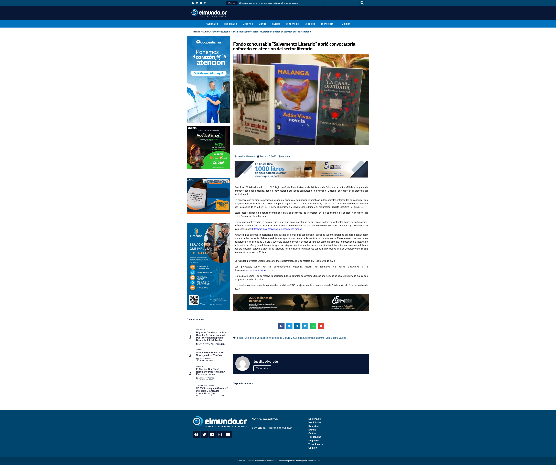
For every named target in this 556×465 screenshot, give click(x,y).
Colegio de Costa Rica (256, 338)
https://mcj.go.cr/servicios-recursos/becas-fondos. (277, 229)
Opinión (346, 24)
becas (240, 338)
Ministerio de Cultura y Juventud (285, 338)
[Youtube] (201, 3)
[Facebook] (193, 3)
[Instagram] (205, 3)
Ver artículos (262, 368)
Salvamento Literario (313, 338)
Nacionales (212, 24)
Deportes (248, 24)
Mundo (262, 24)
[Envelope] (228, 434)
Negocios (309, 24)
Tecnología (327, 24)
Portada (196, 32)
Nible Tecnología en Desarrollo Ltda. (306, 461)
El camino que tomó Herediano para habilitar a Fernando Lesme (268, 3)
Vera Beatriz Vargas (336, 338)
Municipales (230, 24)
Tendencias (292, 24)
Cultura (276, 24)
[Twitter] (197, 3)
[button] (362, 3)
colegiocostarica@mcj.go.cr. (258, 270)
